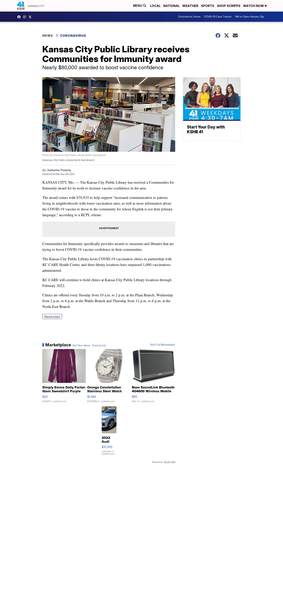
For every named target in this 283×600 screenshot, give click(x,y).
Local (155, 6)
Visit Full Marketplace (162, 344)
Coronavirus (73, 36)
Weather (190, 6)
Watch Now (254, 6)
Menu (138, 5)
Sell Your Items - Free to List (89, 345)
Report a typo (52, 316)
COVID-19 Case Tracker (218, 17)
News (47, 36)
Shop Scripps (228, 6)
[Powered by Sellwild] (169, 462)
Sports (207, 6)
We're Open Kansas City (249, 17)
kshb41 (19, 16)
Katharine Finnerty (59, 170)
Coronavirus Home (189, 17)
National (171, 6)
